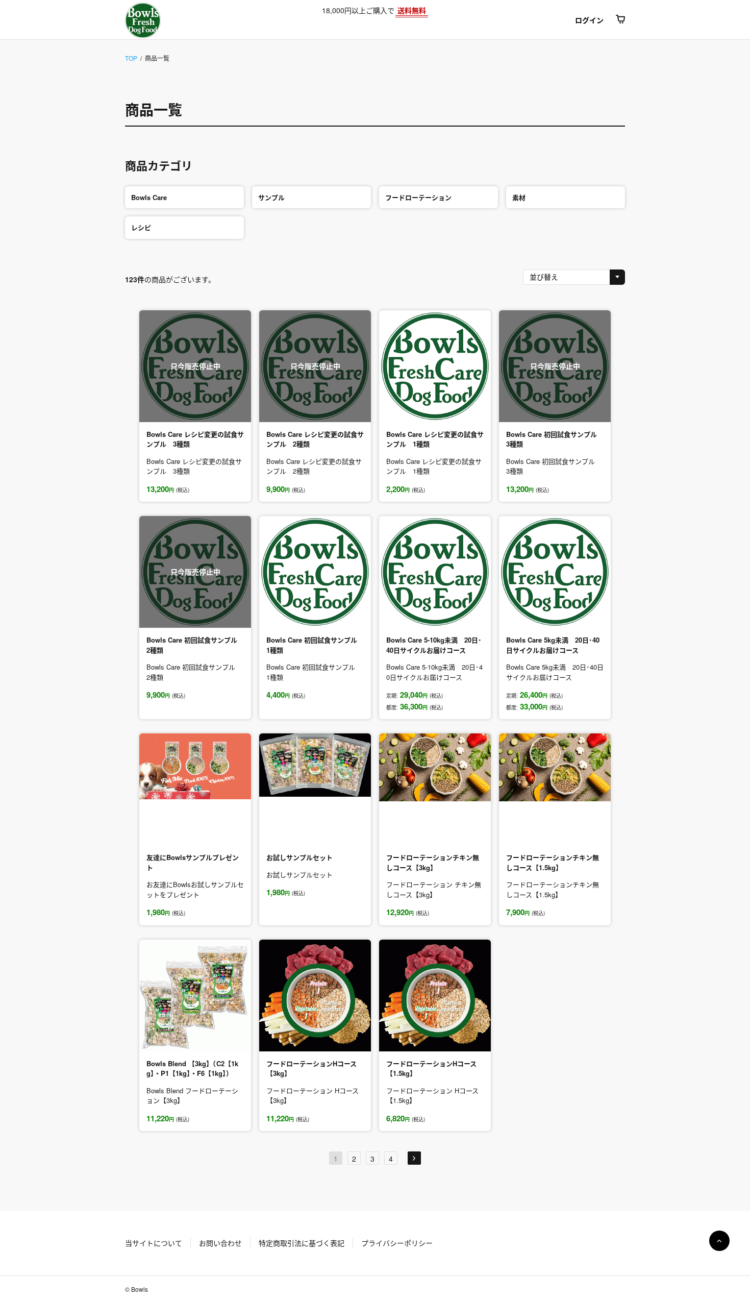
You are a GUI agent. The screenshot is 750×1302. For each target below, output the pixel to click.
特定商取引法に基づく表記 (301, 1243)
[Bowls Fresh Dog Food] (177, 20)
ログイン (589, 20)
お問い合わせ (220, 1243)
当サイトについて (153, 1243)
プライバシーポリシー (397, 1243)
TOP (131, 58)
